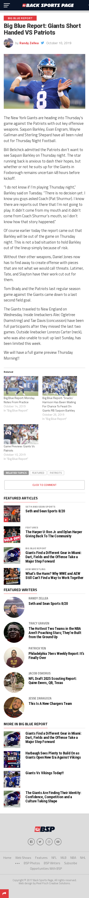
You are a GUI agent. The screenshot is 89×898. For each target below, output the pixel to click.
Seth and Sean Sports (40, 506)
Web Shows (23, 857)
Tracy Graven (39, 623)
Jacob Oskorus (40, 673)
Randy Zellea (29, 42)
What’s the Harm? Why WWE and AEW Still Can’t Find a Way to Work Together (54, 576)
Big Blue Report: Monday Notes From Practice (19, 400)
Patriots (56, 473)
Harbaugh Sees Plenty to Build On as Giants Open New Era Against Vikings (53, 755)
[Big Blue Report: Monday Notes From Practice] (21, 386)
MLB (63, 857)
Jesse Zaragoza (40, 698)
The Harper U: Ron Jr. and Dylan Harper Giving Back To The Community (53, 534)
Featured (38, 473)
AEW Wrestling (35, 569)
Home (7, 857)
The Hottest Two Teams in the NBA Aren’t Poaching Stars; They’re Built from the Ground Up (55, 633)
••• (17, 863)
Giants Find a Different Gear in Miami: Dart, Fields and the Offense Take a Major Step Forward (53, 557)
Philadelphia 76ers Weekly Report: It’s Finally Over (56, 656)
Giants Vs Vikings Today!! (44, 773)
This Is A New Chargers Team (50, 704)
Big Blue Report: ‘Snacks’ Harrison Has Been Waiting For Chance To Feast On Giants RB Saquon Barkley (59, 404)
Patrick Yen (37, 648)
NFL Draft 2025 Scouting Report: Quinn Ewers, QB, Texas (53, 681)
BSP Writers (52, 863)
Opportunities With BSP (46, 868)
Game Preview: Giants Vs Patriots (19, 448)
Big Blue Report (36, 548)
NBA (73, 857)
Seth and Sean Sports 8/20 (45, 511)
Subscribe (70, 863)
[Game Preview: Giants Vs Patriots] (21, 434)
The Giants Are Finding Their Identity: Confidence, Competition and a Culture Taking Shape (53, 796)
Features (31, 527)
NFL (54, 857)
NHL (83, 857)
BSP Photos (32, 863)
